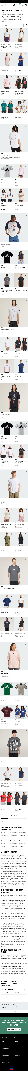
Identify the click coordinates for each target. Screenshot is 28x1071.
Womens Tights (22, 843)
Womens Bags (4, 835)
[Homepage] (14, 5)
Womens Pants (13, 832)
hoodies (15, 884)
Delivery (15, 1045)
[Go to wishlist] (5, 5)
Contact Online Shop (18, 1037)
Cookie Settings (5, 1055)
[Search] (22, 5)
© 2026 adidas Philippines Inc (7, 1063)
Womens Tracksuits (21, 846)
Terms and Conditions (6, 1059)
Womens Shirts (13, 838)
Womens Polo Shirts (13, 835)
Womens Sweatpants (22, 838)
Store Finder (5, 1037)
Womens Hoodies (3, 843)
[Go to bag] (25, 5)
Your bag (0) (19, 1014)
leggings (20, 884)
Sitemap (16, 1041)
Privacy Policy (17, 1055)
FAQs (3, 1041)
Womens (3, 832)
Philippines (16, 1069)
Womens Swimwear (21, 841)
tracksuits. (3, 886)
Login (7, 1014)
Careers (4, 1045)
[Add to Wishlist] (12, 30)
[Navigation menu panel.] (2, 5)
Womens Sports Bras (23, 835)
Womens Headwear (3, 841)
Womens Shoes (13, 840)
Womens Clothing (3, 838)
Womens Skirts (13, 846)
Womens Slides (22, 832)
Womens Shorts (14, 843)
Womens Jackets (3, 846)
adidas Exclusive (5, 1048)
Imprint (15, 1059)
